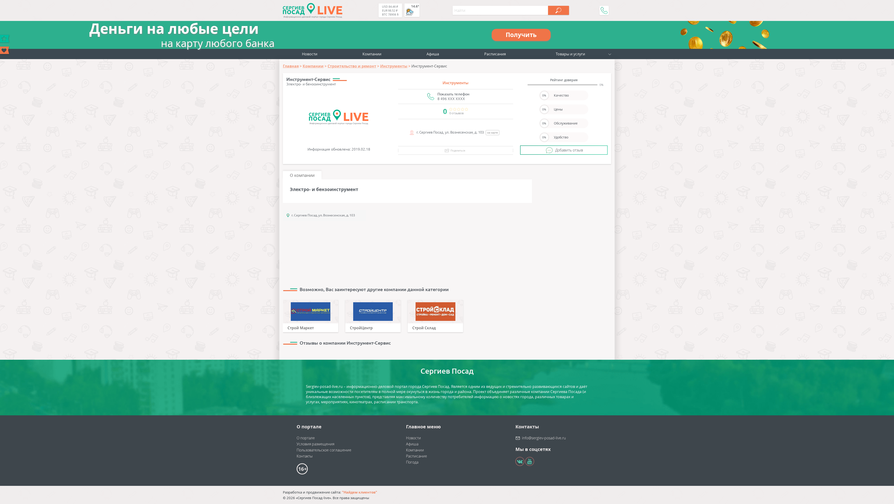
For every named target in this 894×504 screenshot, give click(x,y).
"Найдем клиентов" (359, 492)
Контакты (305, 456)
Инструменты (455, 82)
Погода (412, 462)
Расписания (495, 54)
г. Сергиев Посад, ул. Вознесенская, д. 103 (323, 215)
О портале (306, 437)
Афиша (433, 54)
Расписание (416, 456)
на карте (492, 132)
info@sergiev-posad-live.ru (544, 437)
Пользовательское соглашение (324, 450)
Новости (309, 54)
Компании (371, 54)
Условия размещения (315, 444)
